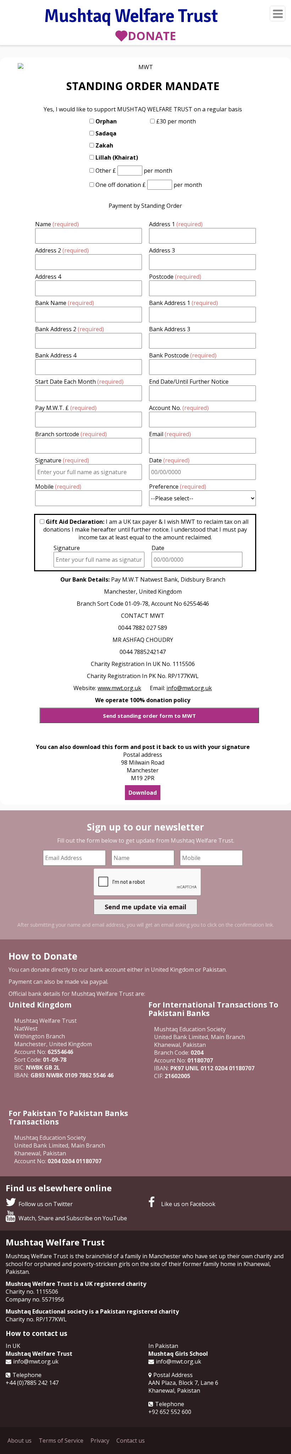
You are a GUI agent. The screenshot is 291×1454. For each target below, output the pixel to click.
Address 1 (176, 224)
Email (170, 434)
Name (57, 224)
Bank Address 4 (55, 355)
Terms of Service (61, 1440)
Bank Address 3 (169, 329)
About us (19, 1440)
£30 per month (176, 121)
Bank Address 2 (69, 329)
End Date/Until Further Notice (189, 381)
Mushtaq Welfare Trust (131, 16)
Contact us (130, 1440)
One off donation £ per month (148, 185)
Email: (181, 688)
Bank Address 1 (183, 303)
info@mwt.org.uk (36, 1361)
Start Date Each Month (79, 381)
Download (142, 793)
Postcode (175, 277)
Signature (62, 460)
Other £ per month (133, 170)
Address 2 (62, 250)
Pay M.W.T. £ (66, 408)
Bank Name (64, 303)
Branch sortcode (71, 434)
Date (169, 460)
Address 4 (48, 277)
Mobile (58, 486)
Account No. (179, 408)
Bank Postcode (182, 355)
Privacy (99, 1440)
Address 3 (162, 250)
